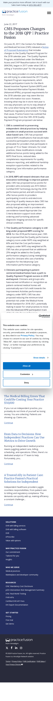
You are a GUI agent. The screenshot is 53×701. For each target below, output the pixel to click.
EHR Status (41, 661)
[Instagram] (21, 648)
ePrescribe (10, 537)
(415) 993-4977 (35, 5)
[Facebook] (12, 648)
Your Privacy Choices (13, 664)
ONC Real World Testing (16, 593)
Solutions (11, 522)
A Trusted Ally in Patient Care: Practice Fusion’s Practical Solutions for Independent (23, 478)
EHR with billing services (15, 525)
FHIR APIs (10, 597)
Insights (9, 559)
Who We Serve (12, 567)
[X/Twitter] (7, 648)
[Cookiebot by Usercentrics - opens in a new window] (39, 316)
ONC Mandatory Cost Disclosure (19, 586)
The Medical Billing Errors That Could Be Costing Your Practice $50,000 (24, 399)
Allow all (26, 366)
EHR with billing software (16, 529)
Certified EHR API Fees (15, 601)
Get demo (10, 624)
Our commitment (13, 552)
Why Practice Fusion (16, 548)
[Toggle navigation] (49, 13)
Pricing (8, 616)
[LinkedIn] (16, 648)
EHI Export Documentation (17, 605)
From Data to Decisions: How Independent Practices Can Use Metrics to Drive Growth (24, 437)
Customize (25, 374)
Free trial (9, 620)
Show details (39, 358)
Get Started (12, 612)
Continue (8, 422)
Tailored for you (12, 556)
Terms (8, 661)
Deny (26, 382)
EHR (7, 533)
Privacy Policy (27, 335)
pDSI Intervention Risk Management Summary (25, 590)
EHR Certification (29, 661)
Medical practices (13, 571)
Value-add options (13, 540)
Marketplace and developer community (22, 574)
